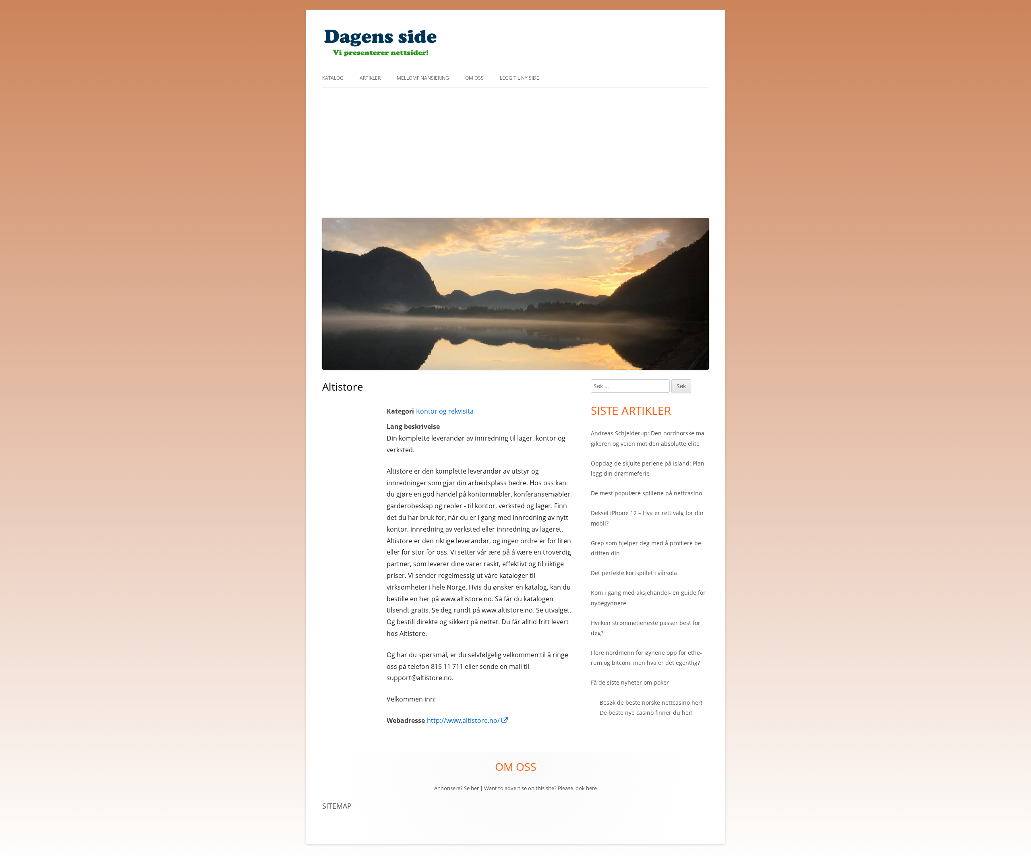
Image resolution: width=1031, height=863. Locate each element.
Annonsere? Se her (456, 788)
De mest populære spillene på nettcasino (646, 493)
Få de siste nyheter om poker (630, 682)
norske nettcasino (666, 702)
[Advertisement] (515, 147)
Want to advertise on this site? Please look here (540, 788)
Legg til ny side (519, 78)
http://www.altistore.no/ (468, 720)
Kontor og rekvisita (445, 411)
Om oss (474, 78)
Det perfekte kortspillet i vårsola (634, 573)
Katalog (333, 78)
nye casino (639, 712)
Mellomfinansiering (423, 78)
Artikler (370, 78)
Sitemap (337, 806)
